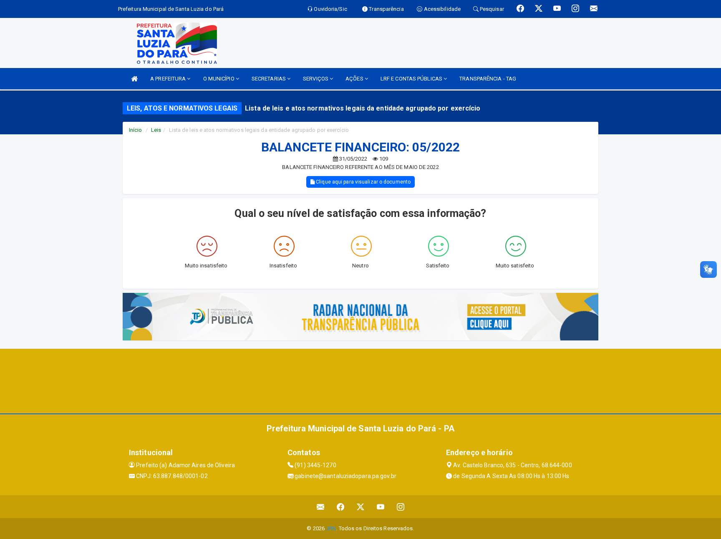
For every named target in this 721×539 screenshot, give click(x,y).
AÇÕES (355, 79)
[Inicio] (134, 78)
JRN (331, 528)
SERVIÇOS (316, 79)
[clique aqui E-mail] (320, 506)
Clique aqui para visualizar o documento (363, 182)
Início (135, 130)
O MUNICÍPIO (219, 79)
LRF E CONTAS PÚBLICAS (412, 79)
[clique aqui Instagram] (400, 506)
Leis (156, 130)
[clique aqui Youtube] (380, 506)
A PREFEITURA (168, 79)
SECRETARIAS (269, 79)
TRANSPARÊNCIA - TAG (487, 79)
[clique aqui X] (360, 506)
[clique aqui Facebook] (340, 506)
